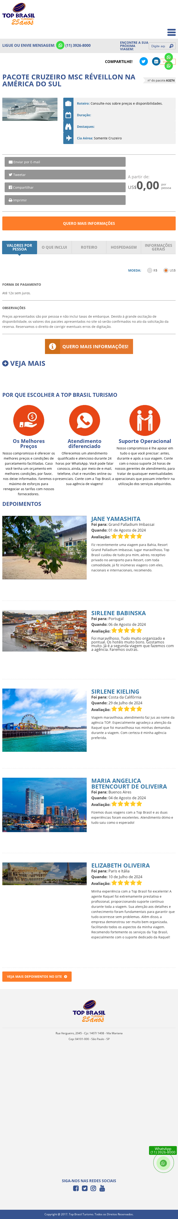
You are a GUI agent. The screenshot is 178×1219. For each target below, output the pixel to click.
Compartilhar (23, 187)
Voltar (167, 62)
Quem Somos (162, 20)
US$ (173, 270)
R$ (155, 270)
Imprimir (20, 200)
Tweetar (19, 174)
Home (168, 9)
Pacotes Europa (160, 30)
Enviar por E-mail (26, 162)
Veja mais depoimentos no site (34, 976)
